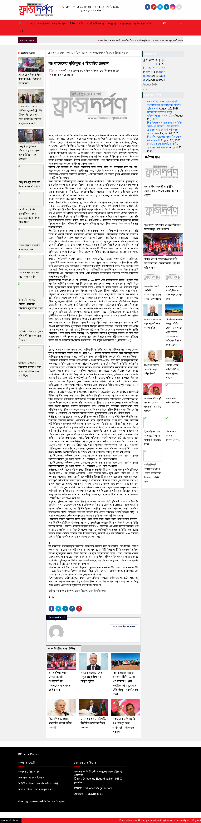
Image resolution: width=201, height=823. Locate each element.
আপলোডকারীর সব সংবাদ (124, 626)
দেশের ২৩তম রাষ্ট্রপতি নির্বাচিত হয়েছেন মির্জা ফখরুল (93, 723)
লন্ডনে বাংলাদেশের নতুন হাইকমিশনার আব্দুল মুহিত (153, 41)
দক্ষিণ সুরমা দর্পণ (143, 23)
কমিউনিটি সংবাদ (95, 23)
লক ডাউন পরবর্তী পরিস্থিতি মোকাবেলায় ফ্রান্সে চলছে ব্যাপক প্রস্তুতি (161, 191)
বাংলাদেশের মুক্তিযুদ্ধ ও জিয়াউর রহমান (111, 52)
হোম (32, 23)
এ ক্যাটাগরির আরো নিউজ (61, 648)
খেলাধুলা (111, 23)
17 (163, 72)
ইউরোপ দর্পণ (77, 23)
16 (160, 72)
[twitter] (154, 7)
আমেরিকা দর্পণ (59, 23)
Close (21, 23)
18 (144, 76)
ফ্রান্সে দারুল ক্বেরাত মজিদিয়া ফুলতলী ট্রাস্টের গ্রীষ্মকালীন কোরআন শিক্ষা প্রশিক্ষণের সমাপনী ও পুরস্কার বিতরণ (30, 115)
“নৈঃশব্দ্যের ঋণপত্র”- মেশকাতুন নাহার (173, 436)
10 (163, 68)
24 (163, 76)
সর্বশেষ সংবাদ (81, 52)
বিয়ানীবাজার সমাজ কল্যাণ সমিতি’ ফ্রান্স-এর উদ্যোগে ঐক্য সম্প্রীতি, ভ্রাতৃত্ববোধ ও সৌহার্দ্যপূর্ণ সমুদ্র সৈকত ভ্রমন (174, 332)
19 (147, 76)
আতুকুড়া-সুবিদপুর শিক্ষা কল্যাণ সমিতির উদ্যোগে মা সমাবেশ (30, 79)
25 (144, 79)
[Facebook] (51, 609)
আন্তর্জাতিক (43, 23)
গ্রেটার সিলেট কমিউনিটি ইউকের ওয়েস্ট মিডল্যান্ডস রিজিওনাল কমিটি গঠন (152, 473)
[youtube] (173, 7)
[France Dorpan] (37, 9)
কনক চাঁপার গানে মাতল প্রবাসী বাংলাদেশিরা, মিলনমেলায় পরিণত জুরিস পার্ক (106, 41)
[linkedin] (166, 7)
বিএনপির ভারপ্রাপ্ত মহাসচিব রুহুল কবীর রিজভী (60, 723)
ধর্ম (21, 31)
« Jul (145, 89)
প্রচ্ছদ (53, 52)
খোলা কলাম (125, 23)
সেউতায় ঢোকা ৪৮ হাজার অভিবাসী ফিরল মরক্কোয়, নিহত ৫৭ (31, 336)
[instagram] (160, 7)
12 (147, 72)
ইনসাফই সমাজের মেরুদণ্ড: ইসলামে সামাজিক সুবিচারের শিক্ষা (31, 304)
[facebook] (147, 7)
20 (150, 76)
